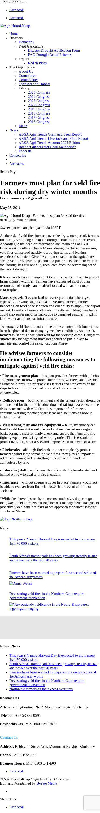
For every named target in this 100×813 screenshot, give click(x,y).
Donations (26, 42)
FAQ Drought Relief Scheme (49, 55)
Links (23, 126)
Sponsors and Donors (34, 84)
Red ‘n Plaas (37, 63)
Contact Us (17, 155)
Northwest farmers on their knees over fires (41, 689)
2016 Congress (39, 122)
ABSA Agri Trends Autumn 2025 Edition (49, 143)
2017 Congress (39, 118)
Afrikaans (16, 164)
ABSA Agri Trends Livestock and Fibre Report (53, 138)
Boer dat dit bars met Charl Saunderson (47, 147)
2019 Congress (39, 109)
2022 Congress (39, 105)
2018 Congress (39, 113)
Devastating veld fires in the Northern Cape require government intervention (46, 596)
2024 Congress (39, 97)
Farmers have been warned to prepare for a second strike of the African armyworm (52, 575)
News (13, 130)
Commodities (28, 80)
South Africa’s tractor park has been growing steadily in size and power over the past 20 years (53, 558)
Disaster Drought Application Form (54, 50)
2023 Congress (39, 101)
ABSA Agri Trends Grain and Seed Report (50, 134)
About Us (26, 71)
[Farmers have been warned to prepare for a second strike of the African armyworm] (20, 583)
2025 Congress (39, 92)
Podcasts (25, 151)
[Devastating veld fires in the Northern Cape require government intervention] (53, 606)
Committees (27, 76)
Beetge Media (47, 783)
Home (13, 34)
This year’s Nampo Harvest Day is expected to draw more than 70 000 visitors (52, 541)
